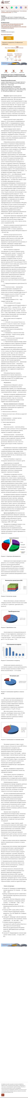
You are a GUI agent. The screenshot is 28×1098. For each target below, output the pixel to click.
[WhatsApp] (11, 7)
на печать (6, 72)
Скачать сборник (8, 38)
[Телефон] (7, 7)
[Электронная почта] (2, 7)
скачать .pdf (13, 72)
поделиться (21, 72)
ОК (3, 1095)
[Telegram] (16, 7)
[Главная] (7, 2)
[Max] (21, 7)
